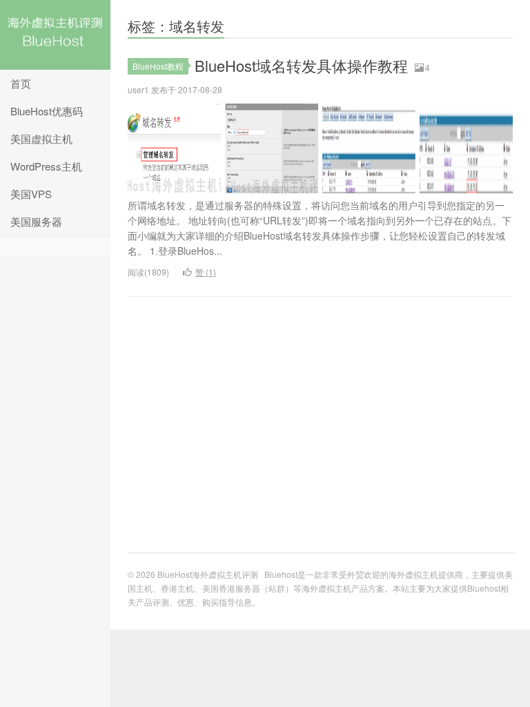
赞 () (205, 272)
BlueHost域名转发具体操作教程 (301, 65)
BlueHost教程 (158, 66)
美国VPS (31, 193)
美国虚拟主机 (41, 138)
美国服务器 (36, 221)
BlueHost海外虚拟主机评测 (55, 35)
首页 (20, 83)
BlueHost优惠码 (46, 111)
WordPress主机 (46, 166)
